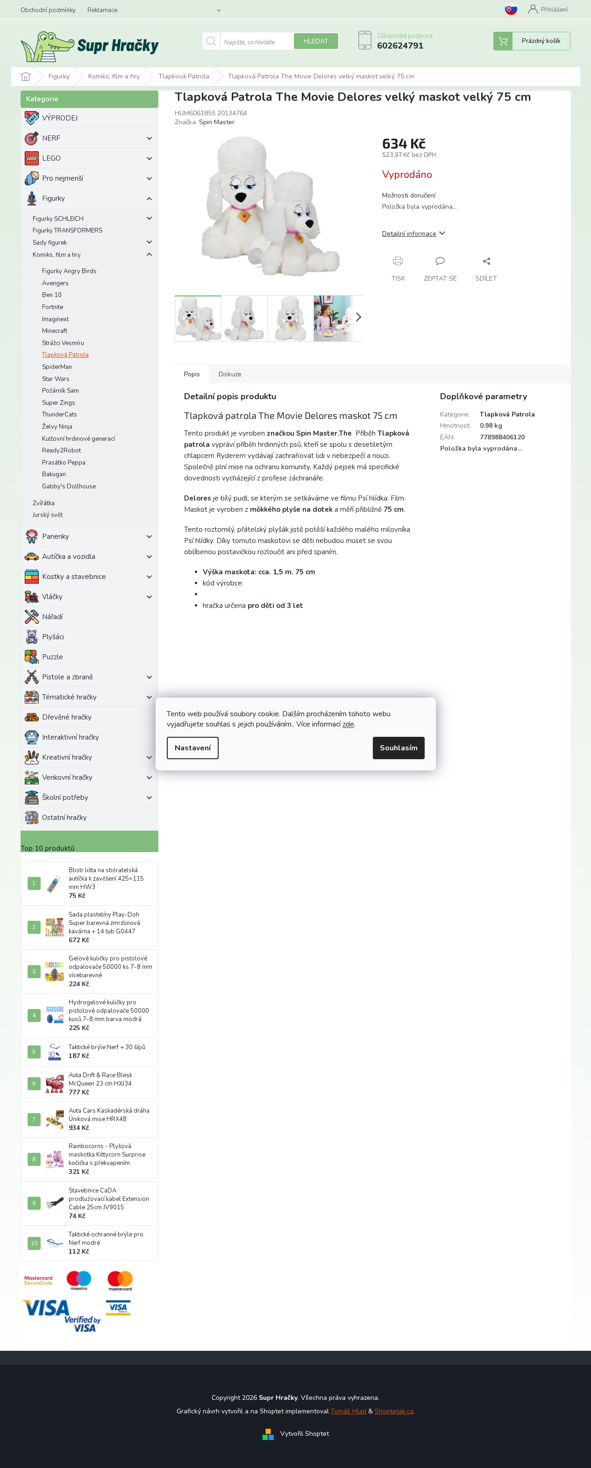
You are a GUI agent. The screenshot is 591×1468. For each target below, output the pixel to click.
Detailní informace (409, 233)
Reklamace (102, 10)
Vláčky (52, 596)
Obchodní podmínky (48, 10)
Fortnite (52, 307)
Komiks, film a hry (57, 255)
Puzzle (52, 657)
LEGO (51, 158)
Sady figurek (50, 243)
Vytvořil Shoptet (304, 1434)
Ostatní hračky (64, 817)
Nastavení (193, 748)
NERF (51, 138)
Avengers (55, 283)
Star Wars (56, 379)
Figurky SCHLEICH (58, 219)
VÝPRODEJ (60, 118)
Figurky (53, 198)
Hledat (316, 41)
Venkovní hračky (67, 777)
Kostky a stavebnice (74, 576)
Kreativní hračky (67, 757)
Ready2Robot (61, 450)
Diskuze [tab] (230, 374)
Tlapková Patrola (65, 355)
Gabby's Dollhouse (69, 486)
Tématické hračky (69, 697)
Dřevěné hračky (67, 717)
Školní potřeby (65, 797)
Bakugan (54, 474)
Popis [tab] (192, 374)
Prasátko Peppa (63, 463)
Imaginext (55, 319)
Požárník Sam (60, 391)
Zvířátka (44, 503)
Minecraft (54, 331)
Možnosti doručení (408, 195)
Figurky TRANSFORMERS (67, 230)
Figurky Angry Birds (69, 271)
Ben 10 (52, 295)
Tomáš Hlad (348, 1411)
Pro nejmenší (62, 178)
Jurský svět (48, 515)
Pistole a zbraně (67, 677)
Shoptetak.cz (394, 1411)
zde (348, 724)
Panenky (55, 536)
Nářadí (52, 616)
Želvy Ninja (57, 427)
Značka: (205, 122)
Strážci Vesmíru (63, 343)
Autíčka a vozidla (68, 556)
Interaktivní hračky (70, 737)
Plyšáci (53, 637)
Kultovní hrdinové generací (78, 439)
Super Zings (58, 403)
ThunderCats (59, 414)
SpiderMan (57, 367)
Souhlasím (399, 748)
